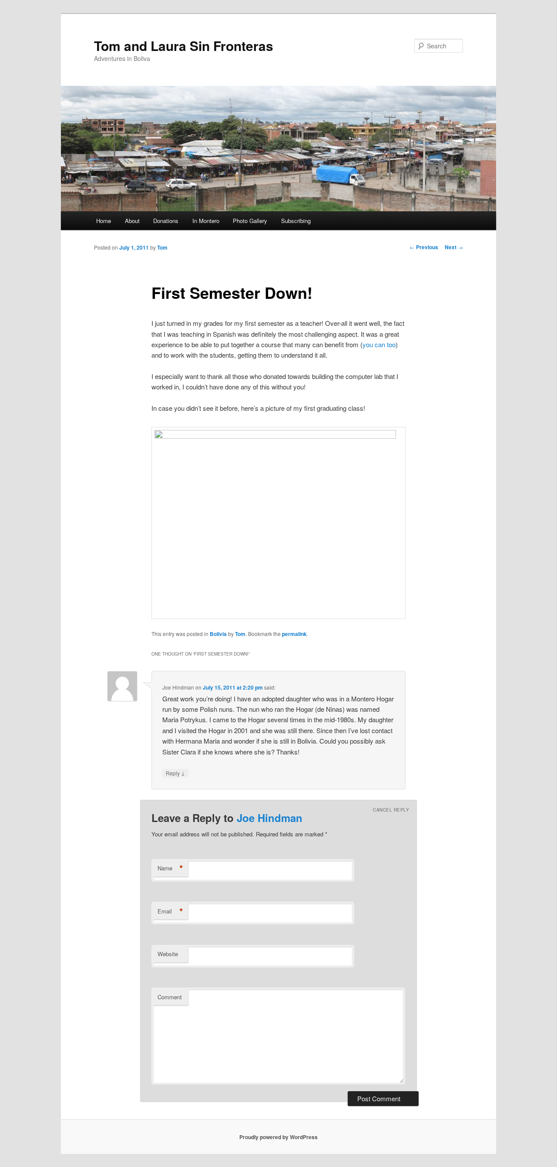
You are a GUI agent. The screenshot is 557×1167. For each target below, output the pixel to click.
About (132, 220)
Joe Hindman (269, 817)
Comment (170, 997)
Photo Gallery (250, 220)
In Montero (205, 220)
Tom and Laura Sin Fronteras (183, 45)
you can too (379, 344)
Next (454, 247)
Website (168, 954)
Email (170, 911)
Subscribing (296, 220)
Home (103, 220)
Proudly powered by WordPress (278, 1137)
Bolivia (218, 634)
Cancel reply (391, 810)
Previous (423, 247)
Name (170, 868)
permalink (294, 634)
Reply (175, 773)
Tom (162, 247)
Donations (165, 220)
